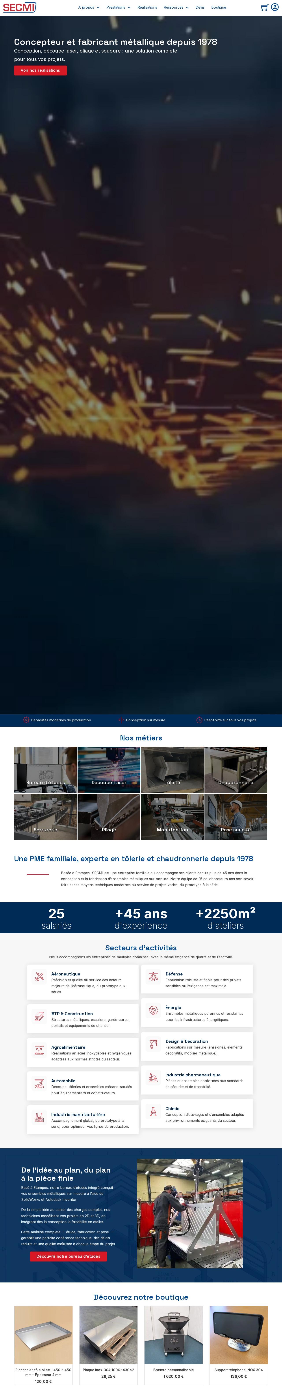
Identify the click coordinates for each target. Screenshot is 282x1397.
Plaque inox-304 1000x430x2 (108, 1370)
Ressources (173, 7)
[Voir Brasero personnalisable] (174, 1335)
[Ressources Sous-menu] (187, 7)
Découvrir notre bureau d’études (68, 1256)
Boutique (218, 7)
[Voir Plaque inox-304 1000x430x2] (109, 1335)
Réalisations (147, 7)
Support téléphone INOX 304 (239, 1370)
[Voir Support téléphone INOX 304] (239, 1335)
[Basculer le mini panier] (265, 7)
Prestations (115, 7)
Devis (200, 7)
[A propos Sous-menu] (98, 7)
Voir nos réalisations (40, 70)
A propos (86, 7)
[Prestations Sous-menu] (129, 7)
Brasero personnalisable (173, 1370)
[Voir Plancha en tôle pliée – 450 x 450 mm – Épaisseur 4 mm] (43, 1335)
